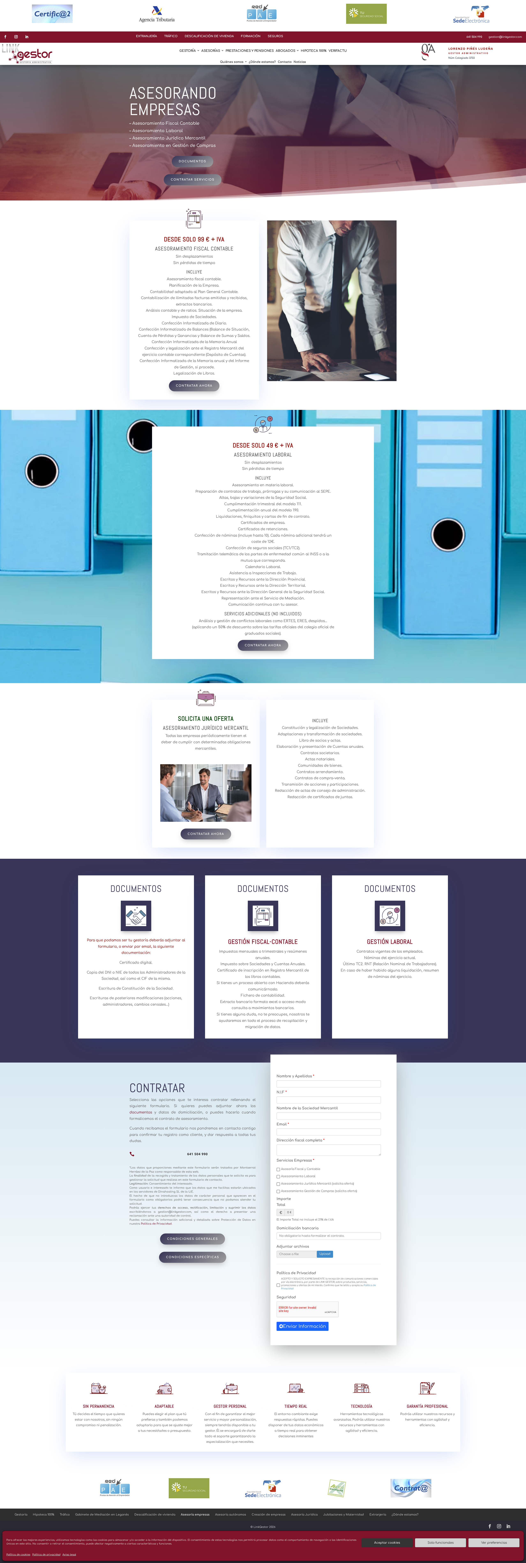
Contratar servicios (193, 179)
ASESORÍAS (210, 51)
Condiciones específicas (192, 1257)
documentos (141, 1112)
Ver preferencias (494, 1543)
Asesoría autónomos (230, 1514)
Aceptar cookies (387, 1543)
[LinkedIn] (508, 1527)
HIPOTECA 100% (313, 51)
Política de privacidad (46, 1554)
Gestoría (21, 1514)
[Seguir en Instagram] (16, 36)
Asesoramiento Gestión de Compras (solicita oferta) (319, 1191)
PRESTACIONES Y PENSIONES (250, 51)
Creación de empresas (269, 1514)
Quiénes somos (231, 61)
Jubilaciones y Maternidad (343, 1514)
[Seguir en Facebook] (5, 36)
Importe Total (284, 1202)
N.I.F (280, 1092)
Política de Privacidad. (156, 1223)
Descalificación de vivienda (154, 1514)
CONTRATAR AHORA (194, 385)
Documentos (192, 161)
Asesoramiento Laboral (298, 1176)
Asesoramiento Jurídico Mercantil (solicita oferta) (317, 1183)
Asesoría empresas (195, 1514)
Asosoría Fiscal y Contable (300, 1169)
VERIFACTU (338, 51)
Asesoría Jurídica (304, 1514)
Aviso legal (69, 1554)
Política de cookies (18, 1554)
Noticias (300, 61)
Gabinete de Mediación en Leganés (102, 1514)
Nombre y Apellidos (294, 1076)
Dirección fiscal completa (299, 1140)
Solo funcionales (441, 1543)
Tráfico (65, 1514)
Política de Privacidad (296, 1273)
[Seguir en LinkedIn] (26, 36)
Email (282, 1124)
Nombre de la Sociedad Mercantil (307, 1108)
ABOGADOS (285, 51)
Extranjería (377, 1514)
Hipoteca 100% (43, 1514)
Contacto (285, 61)
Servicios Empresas (294, 1160)
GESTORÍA (187, 51)
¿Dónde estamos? (262, 61)
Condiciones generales (192, 1238)
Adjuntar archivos (293, 1246)
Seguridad (286, 1297)
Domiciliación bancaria (297, 1228)
